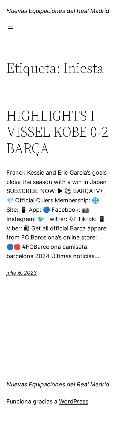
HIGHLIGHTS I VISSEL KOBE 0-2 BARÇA (57, 132)
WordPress (73, 401)
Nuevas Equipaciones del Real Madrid (57, 10)
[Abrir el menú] (10, 27)
